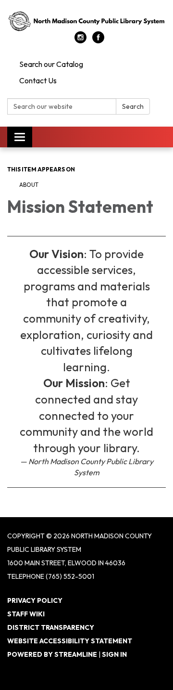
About (28, 184)
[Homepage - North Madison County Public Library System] (86, 20)
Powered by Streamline (52, 654)
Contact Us (38, 80)
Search (133, 106)
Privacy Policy (34, 600)
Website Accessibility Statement (69, 641)
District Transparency (50, 627)
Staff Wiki (26, 614)
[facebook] (98, 40)
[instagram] (80, 40)
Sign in (114, 654)
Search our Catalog (51, 64)
